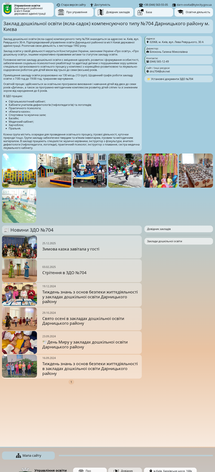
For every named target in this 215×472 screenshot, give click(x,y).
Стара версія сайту (73, 5)
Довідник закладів (159, 229)
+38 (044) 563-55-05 (155, 5)
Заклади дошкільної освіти (164, 241)
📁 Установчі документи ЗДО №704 (170, 79)
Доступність (102, 5)
